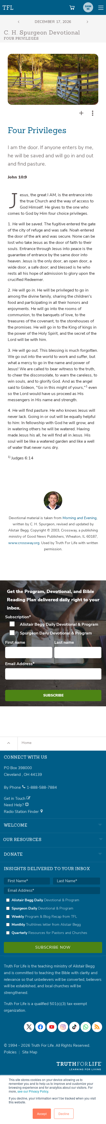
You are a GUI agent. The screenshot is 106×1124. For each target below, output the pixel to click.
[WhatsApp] (86, 1027)
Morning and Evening (79, 518)
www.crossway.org (23, 542)
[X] (29, 1027)
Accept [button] (42, 1113)
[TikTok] (74, 1027)
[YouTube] (52, 1027)
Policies (10, 1052)
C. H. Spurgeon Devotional (42, 33)
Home (26, 742)
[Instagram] (63, 1027)
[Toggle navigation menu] (100, 7)
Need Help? (14, 805)
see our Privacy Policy (32, 1091)
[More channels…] (97, 1027)
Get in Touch (15, 798)
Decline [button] (63, 1113)
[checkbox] (53, 628)
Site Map (29, 1052)
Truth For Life (8, 7)
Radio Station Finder (22, 811)
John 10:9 (17, 177)
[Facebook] (40, 1027)
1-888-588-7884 (42, 787)
